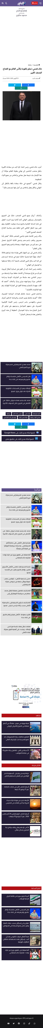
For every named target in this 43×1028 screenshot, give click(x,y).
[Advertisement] (21, 41)
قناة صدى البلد (23, 417)
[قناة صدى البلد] (21, 3)
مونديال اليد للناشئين (10, 417)
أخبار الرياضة (36, 414)
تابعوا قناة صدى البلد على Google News (19, 433)
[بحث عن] (3, 4)
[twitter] (14, 85)
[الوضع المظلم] (6, 4)
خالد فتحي (27, 414)
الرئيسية (36, 65)
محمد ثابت (35, 78)
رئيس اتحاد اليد (17, 414)
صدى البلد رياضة (35, 417)
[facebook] (28, 85)
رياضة (30, 65)
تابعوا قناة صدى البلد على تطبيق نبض (19, 439)
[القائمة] (40, 4)
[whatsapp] (21, 88)
